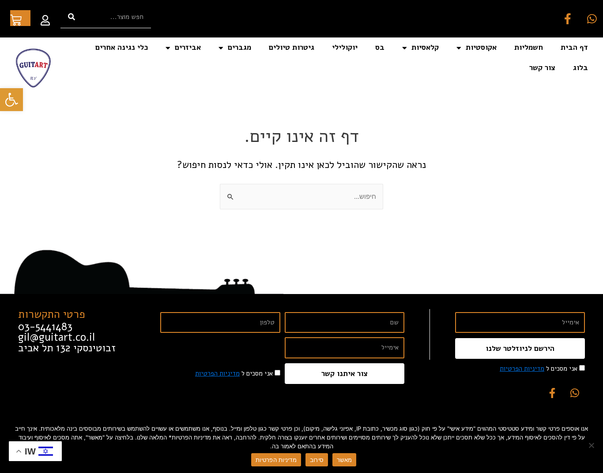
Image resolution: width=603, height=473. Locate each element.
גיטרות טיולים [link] (291, 47)
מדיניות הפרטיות (276, 459)
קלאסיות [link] (425, 47)
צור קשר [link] (542, 68)
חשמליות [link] (528, 47)
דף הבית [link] (574, 47)
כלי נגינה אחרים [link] (121, 47)
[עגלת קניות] (20, 18)
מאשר (344, 459)
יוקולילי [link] (345, 47)
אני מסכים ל (538, 368)
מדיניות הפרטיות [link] (522, 368)
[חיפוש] (71, 17)
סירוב (317, 459)
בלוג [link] (580, 68)
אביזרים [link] (188, 47)
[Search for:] (301, 196)
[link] (11, 99)
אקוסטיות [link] (481, 47)
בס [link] (379, 47)
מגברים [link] (239, 47)
